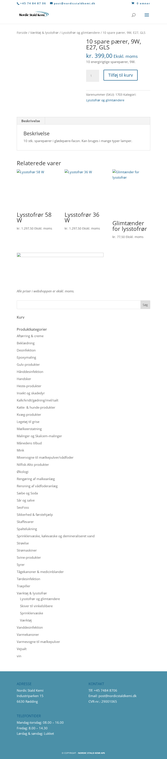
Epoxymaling (26, 357)
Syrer (21, 564)
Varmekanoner (28, 634)
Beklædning (26, 343)
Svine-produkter (29, 557)
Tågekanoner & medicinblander (40, 572)
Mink (20, 450)
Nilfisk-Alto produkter (33, 464)
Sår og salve (26, 500)
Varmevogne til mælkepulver (38, 641)
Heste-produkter (29, 386)
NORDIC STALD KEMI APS (91, 752)
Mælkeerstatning (29, 429)
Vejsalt (22, 649)
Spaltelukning (27, 529)
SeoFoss (23, 507)
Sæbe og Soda (27, 493)
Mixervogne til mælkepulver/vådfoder (45, 457)
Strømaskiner (27, 550)
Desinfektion (26, 350)
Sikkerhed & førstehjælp (35, 514)
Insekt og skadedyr (31, 393)
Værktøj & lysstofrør (44, 33)
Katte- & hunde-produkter (36, 407)
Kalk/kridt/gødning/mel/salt (37, 400)
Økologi (22, 471)
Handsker (24, 379)
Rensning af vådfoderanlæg (37, 486)
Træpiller (23, 586)
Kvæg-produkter (29, 414)
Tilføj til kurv (120, 75)
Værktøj (26, 620)
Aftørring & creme (30, 336)
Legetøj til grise (28, 421)
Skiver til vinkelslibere (36, 606)
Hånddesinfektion (30, 371)
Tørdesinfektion (28, 579)
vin (19, 656)
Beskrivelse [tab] (30, 121)
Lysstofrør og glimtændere (81, 33)
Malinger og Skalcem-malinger (39, 436)
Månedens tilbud (29, 443)
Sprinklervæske (31, 613)
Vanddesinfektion (30, 627)
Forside (22, 33)
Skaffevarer (25, 521)
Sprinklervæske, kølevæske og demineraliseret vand (56, 536)
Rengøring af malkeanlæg (36, 479)
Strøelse (23, 543)
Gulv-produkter (28, 364)
